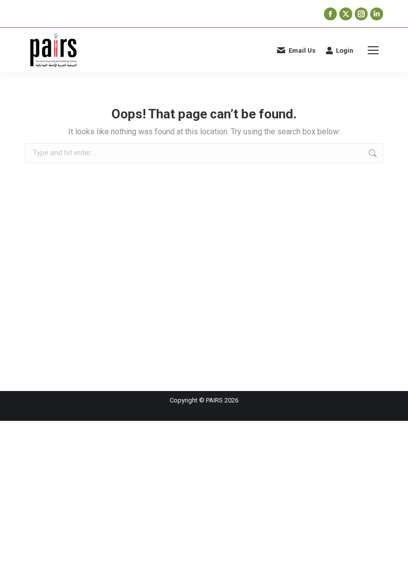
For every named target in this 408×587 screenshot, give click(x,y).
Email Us (302, 50)
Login (344, 50)
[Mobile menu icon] (373, 50)
